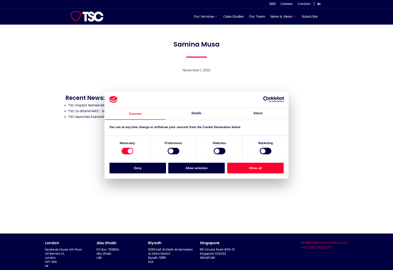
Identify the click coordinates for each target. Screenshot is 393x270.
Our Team (257, 16)
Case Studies (233, 16)
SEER (272, 4)
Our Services (204, 16)
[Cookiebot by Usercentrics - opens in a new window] (266, 99)
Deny (137, 168)
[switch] (173, 151)
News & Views (281, 16)
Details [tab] (197, 113)
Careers (286, 4)
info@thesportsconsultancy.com (324, 242)
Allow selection (196, 168)
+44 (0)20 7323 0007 (316, 247)
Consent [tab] (135, 113)
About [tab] (257, 113)
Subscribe (310, 16)
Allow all (255, 168)
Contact (304, 4)
